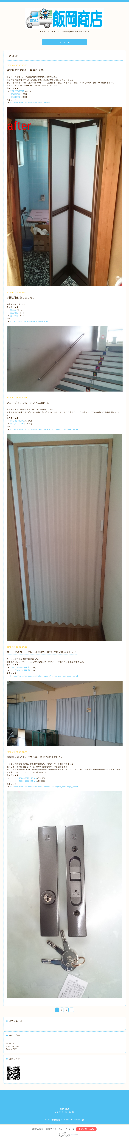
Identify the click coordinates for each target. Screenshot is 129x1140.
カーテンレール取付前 (20, 667)
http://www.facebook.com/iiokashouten (29, 321)
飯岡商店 (56, 1119)
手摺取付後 (15, 97)
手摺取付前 (15, 94)
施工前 (13, 310)
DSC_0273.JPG (17, 423)
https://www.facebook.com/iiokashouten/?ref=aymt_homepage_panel (44, 429)
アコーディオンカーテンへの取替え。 (29, 402)
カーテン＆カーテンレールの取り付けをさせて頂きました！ (42, 652)
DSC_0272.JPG (17, 420)
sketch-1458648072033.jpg (23, 781)
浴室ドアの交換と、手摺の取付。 (26, 70)
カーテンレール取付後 (20, 670)
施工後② (14, 315)
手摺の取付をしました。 (21, 297)
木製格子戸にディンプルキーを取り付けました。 (35, 757)
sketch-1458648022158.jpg (23, 778)
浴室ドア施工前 (17, 91)
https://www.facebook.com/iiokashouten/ (30, 102)
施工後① (14, 312)
